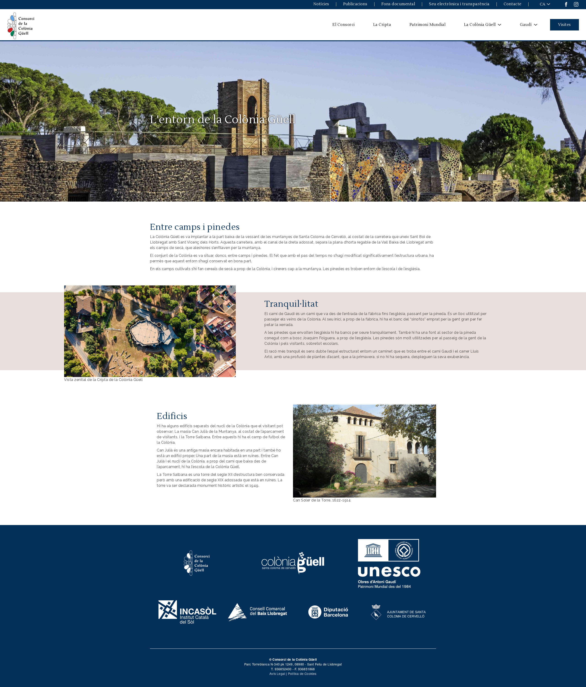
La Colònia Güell (477, 26)
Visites (564, 24)
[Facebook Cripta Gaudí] (566, 4)
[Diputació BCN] (328, 611)
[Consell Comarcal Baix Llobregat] (258, 611)
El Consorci (343, 24)
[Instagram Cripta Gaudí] (576, 4)
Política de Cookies (302, 673)
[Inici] (21, 24)
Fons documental (398, 4)
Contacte (512, 4)
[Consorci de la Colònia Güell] (197, 562)
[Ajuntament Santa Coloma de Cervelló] (398, 611)
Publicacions (355, 4)
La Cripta (382, 24)
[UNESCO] (389, 562)
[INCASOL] (187, 611)
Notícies (321, 4)
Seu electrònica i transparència (459, 4)
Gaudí (523, 26)
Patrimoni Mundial (428, 24)
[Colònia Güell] (293, 562)
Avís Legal (277, 673)
